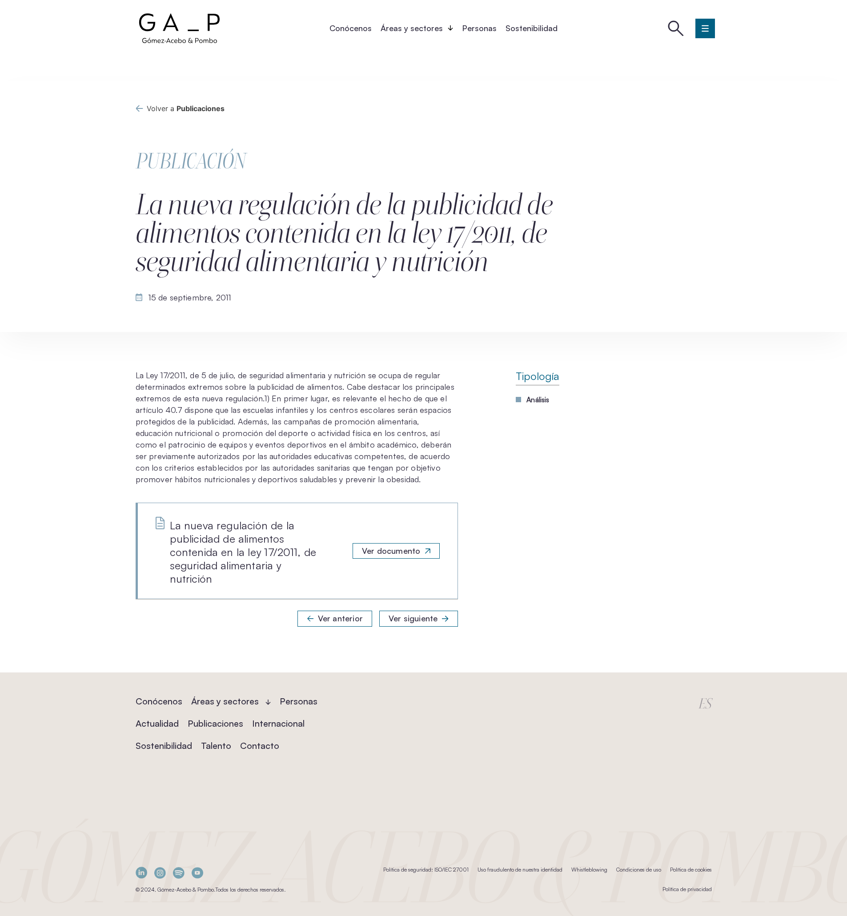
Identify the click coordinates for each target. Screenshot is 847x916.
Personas (479, 28)
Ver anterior (340, 618)
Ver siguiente (413, 618)
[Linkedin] (141, 873)
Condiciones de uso (638, 869)
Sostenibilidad (532, 28)
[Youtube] (197, 873)
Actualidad (157, 723)
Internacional (278, 723)
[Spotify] (179, 873)
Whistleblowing (589, 869)
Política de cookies (691, 869)
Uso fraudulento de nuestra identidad (520, 869)
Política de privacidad (687, 889)
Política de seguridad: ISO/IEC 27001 (426, 869)
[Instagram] (160, 873)
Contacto (259, 745)
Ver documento (391, 551)
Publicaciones (215, 723)
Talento (216, 745)
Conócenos (350, 28)
